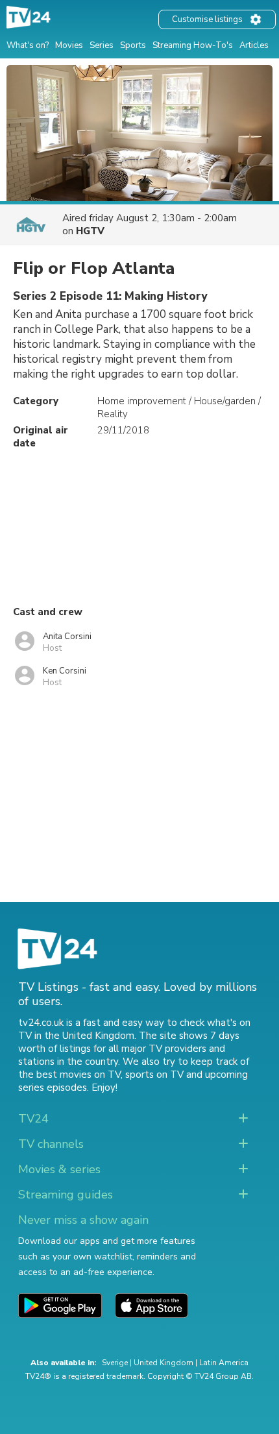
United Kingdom (163, 1362)
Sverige (115, 1362)
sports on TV (154, 1074)
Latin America (224, 1362)
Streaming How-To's (192, 45)
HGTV (90, 231)
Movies (69, 45)
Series (102, 45)
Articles (254, 45)
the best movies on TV (69, 1074)
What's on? (27, 45)
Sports (133, 45)
